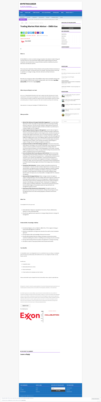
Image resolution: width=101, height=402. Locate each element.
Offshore (28, 17)
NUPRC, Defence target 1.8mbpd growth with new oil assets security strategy (72, 100)
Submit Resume (36, 12)
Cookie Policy (23, 400)
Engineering (22, 17)
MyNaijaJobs (56, 12)
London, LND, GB (31, 35)
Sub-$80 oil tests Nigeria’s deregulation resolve (73, 104)
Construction (64, 40)
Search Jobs (27, 12)
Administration (64, 41)
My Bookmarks (23, 391)
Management (64, 43)
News (62, 12)
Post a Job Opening (46, 12)
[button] (20, 10)
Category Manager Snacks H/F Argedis (68, 76)
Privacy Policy (69, 12)
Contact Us (22, 15)
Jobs (21, 387)
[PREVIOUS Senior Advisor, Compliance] (30, 329)
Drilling (47, 17)
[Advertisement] (62, 5)
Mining (61, 17)
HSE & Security (41, 17)
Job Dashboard (69, 387)
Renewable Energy (55, 17)
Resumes (68, 389)
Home (21, 12)
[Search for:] (71, 121)
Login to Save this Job (25, 38)
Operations (34, 17)
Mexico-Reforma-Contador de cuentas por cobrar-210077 (71, 73)
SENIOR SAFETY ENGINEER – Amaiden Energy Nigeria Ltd (71, 86)
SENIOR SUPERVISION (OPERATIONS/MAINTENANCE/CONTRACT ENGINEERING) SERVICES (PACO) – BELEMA (71, 81)
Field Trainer (64, 69)
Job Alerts (22, 389)
